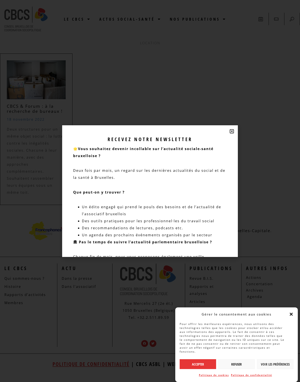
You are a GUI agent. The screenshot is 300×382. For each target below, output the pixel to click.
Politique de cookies (214, 375)
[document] (150, 191)
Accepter (198, 364)
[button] (291, 314)
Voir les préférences (275, 364)
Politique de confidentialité (251, 375)
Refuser (236, 364)
